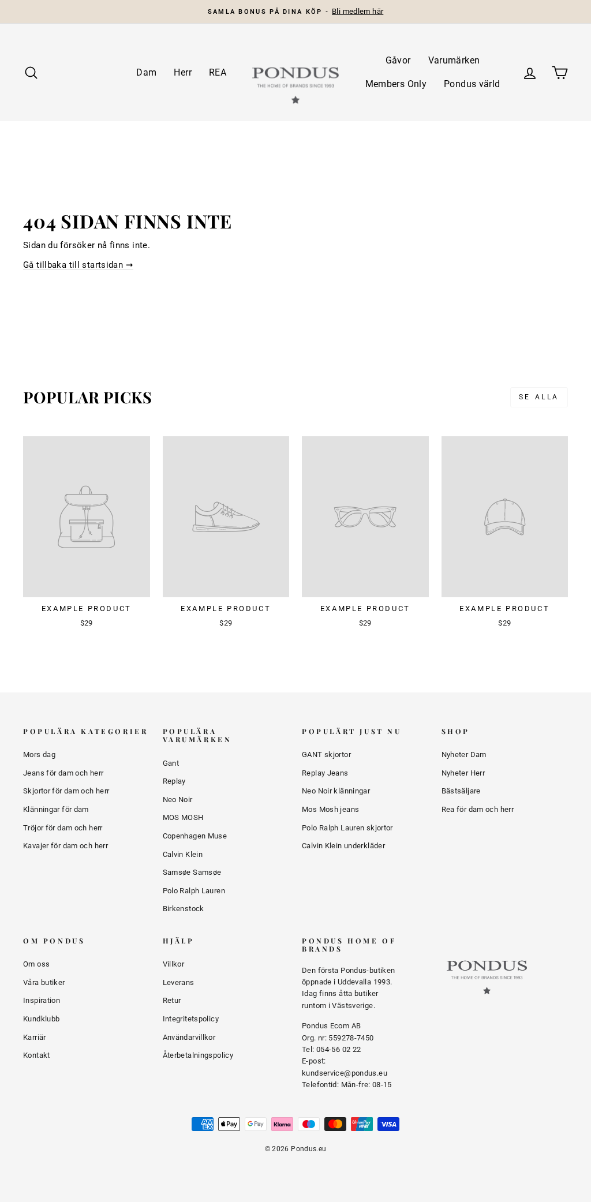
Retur (172, 1000)
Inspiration (41, 1000)
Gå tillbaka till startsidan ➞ (78, 265)
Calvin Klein (183, 854)
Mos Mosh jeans (330, 809)
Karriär (34, 1037)
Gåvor (398, 60)
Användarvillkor (189, 1037)
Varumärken (454, 60)
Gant (171, 763)
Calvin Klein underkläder (343, 845)
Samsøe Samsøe (192, 872)
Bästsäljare (461, 791)
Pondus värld (472, 83)
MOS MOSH (183, 817)
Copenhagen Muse (195, 836)
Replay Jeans (325, 773)
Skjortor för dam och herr (66, 791)
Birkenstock (183, 908)
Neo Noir (178, 799)
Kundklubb (41, 1018)
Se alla (539, 397)
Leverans (178, 982)
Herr (183, 72)
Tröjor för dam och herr (63, 827)
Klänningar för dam (56, 809)
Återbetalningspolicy (198, 1055)
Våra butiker (44, 982)
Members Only (396, 83)
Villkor (174, 964)
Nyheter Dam (464, 754)
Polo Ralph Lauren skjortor (347, 827)
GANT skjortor (326, 754)
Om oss (36, 964)
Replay (174, 781)
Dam (146, 72)
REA (217, 72)
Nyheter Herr (463, 773)
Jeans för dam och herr (63, 773)
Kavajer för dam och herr (65, 845)
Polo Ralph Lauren (194, 890)
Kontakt (36, 1055)
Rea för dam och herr (478, 809)
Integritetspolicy (191, 1018)
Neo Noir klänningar (336, 791)
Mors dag (39, 754)
